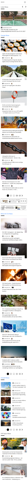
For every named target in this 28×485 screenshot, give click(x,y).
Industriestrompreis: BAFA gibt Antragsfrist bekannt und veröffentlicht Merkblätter (12, 131)
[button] (22, 195)
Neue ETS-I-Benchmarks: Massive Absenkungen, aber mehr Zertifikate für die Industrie (12, 335)
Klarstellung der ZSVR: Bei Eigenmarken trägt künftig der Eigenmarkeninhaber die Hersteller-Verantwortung (19, 393)
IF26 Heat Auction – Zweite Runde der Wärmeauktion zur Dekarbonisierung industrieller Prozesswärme (11, 284)
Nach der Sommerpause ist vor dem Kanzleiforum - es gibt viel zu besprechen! (12, 182)
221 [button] (20, 195)
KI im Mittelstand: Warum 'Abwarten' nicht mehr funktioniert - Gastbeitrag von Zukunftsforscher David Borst (12, 478)
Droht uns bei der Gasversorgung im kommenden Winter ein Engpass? (11, 105)
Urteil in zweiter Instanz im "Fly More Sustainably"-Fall (19, 386)
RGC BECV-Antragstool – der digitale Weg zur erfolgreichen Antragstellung (12, 232)
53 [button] (16, 374)
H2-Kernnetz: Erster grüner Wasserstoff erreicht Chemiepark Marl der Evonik (12, 80)
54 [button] (19, 374)
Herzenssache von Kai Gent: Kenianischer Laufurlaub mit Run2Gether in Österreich (12, 452)
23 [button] (19, 429)
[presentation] (22, 7)
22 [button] (16, 429)
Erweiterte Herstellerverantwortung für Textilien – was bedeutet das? (19, 416)
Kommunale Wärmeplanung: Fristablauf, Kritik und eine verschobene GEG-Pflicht (12, 258)
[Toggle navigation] (25, 2)
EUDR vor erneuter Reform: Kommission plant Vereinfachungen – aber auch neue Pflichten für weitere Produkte (19, 401)
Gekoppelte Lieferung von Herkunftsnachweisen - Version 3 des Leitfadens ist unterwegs (11, 157)
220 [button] (17, 195)
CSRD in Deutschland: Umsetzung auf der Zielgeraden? (17, 424)
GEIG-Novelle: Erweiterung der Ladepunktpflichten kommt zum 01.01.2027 (13, 30)
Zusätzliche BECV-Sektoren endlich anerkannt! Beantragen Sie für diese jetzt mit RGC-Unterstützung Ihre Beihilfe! (12, 361)
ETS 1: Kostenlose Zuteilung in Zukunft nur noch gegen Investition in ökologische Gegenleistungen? (12, 309)
